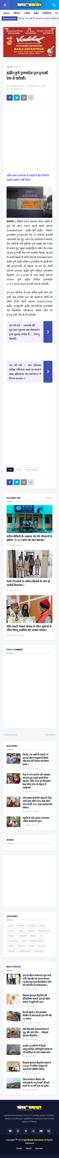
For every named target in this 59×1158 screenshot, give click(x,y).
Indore (42, 925)
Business (11, 951)
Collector (31, 930)
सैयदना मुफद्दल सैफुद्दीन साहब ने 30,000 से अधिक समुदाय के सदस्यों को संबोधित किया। (37, 1066)
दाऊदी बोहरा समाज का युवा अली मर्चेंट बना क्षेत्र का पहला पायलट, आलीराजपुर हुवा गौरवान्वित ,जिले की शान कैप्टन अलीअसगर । (37, 980)
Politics (11, 946)
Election (42, 946)
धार (57, 13)
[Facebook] (10, 98)
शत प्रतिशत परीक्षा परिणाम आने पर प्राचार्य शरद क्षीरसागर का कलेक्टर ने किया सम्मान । (25, 371)
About (28, 1148)
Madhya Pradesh (36, 940)
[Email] (24, 98)
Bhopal (33, 935)
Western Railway (32, 469)
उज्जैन (27, 13)
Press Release (44, 930)
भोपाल (16, 13)
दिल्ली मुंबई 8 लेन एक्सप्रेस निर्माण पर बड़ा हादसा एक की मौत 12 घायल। (37, 1015)
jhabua (11, 925)
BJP (41, 935)
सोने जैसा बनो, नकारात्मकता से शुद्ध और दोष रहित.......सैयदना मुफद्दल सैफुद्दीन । (36, 1032)
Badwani (21, 946)
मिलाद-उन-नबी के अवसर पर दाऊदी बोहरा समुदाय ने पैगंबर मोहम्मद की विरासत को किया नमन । (36, 759)
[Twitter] (17, 98)
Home (6, 13)
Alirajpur (32, 925)
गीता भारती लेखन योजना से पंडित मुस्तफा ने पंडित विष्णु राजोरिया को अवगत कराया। (29, 628)
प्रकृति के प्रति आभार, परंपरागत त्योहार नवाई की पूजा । (36, 819)
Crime (21, 930)
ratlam (17, 67)
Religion (11, 935)
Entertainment (24, 951)
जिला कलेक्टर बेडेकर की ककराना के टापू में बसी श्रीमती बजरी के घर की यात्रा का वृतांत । (36, 1083)
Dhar (24, 940)
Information (38, 951)
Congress (22, 935)
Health (31, 946)
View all (49, 498)
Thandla (21, 925)
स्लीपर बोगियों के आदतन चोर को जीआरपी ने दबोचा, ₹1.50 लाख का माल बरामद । (29, 538)
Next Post (50, 734)
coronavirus (13, 940)
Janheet (11, 930)
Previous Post (11, 734)
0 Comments (15, 89)
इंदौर (36, 13)
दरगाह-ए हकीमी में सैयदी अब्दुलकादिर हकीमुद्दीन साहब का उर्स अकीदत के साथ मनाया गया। (37, 1049)
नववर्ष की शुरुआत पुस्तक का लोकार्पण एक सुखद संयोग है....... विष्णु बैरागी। (24, 332)
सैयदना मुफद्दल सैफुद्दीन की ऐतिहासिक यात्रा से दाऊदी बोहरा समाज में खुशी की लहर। (36, 999)
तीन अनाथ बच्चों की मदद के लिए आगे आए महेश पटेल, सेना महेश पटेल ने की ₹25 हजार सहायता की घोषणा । (37, 802)
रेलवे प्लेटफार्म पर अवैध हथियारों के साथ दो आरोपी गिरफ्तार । (28, 583)
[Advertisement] (29, 139)
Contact (39, 1148)
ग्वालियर (46, 13)
